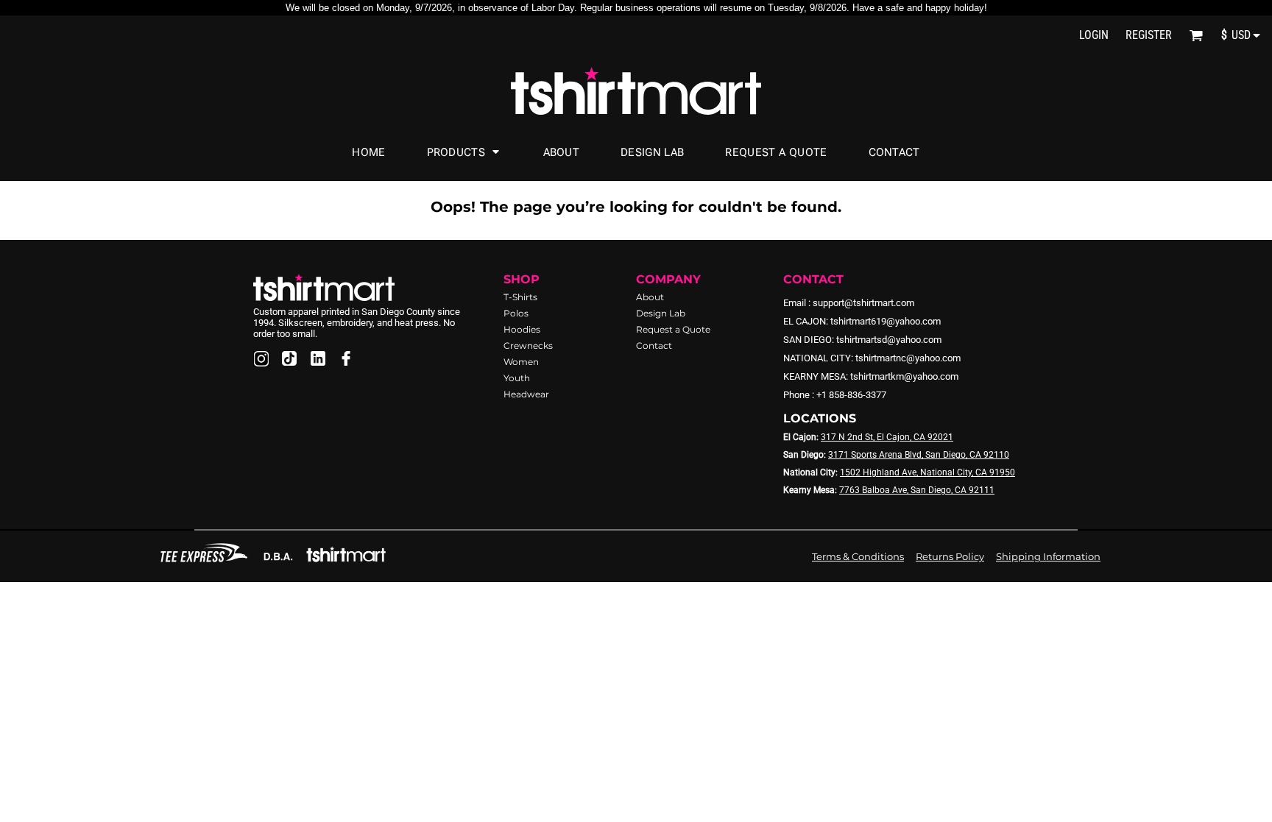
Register (1149, 35)
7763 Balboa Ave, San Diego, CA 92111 (916, 490)
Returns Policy (950, 556)
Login (1094, 35)
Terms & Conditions (858, 556)
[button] (1196, 35)
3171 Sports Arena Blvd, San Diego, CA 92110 (918, 455)
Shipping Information (1048, 556)
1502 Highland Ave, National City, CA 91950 (927, 472)
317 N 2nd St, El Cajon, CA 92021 (887, 437)
